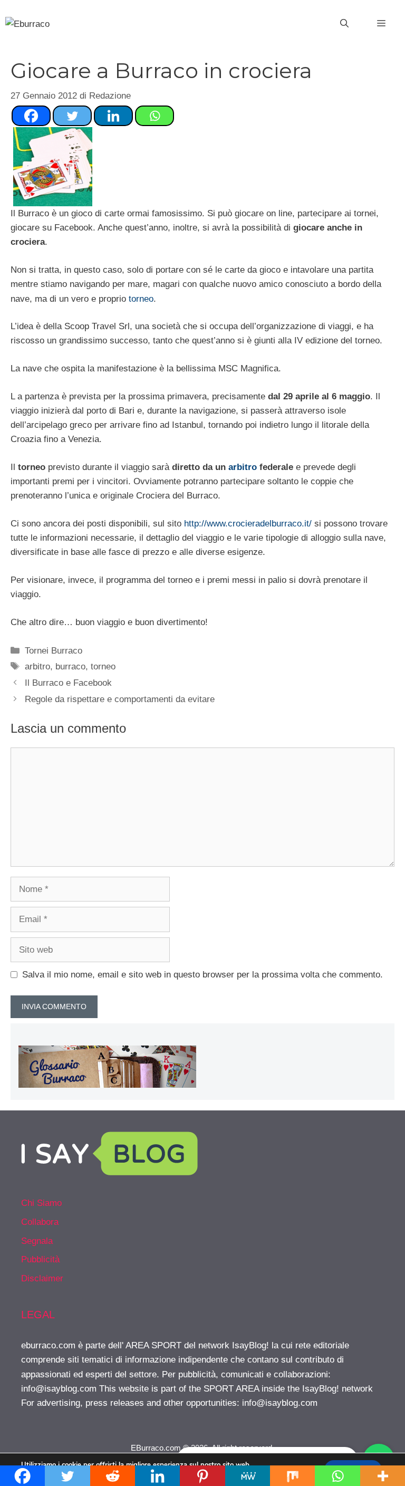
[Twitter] (72, 116)
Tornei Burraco (53, 651)
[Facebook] (31, 116)
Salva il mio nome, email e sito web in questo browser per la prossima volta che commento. (202, 975)
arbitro (242, 467)
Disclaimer (42, 1278)
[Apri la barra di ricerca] (344, 24)
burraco (70, 666)
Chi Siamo (41, 1203)
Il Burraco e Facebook (68, 683)
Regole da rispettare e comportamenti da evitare (120, 699)
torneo (141, 299)
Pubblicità (40, 1259)
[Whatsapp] (154, 116)
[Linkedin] (113, 116)
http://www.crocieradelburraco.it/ (248, 524)
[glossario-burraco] (107, 1085)
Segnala (37, 1241)
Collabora (40, 1222)
